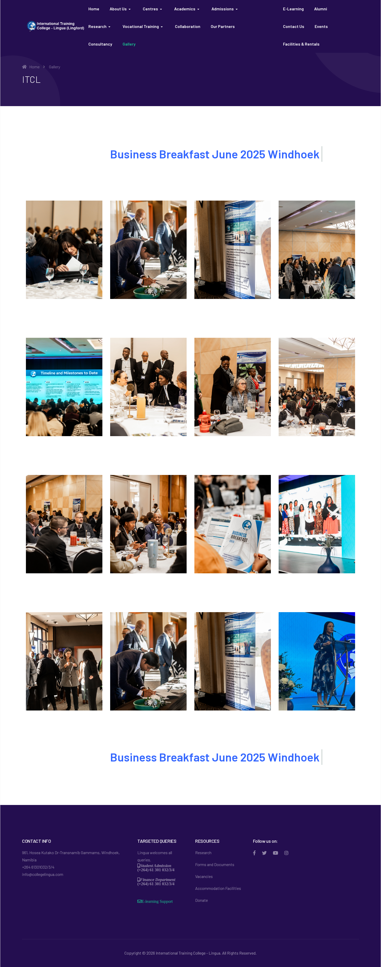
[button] (121, 9)
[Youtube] (275, 853)
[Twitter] (264, 853)
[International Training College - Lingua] (55, 26)
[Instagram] (286, 853)
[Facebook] (254, 853)
